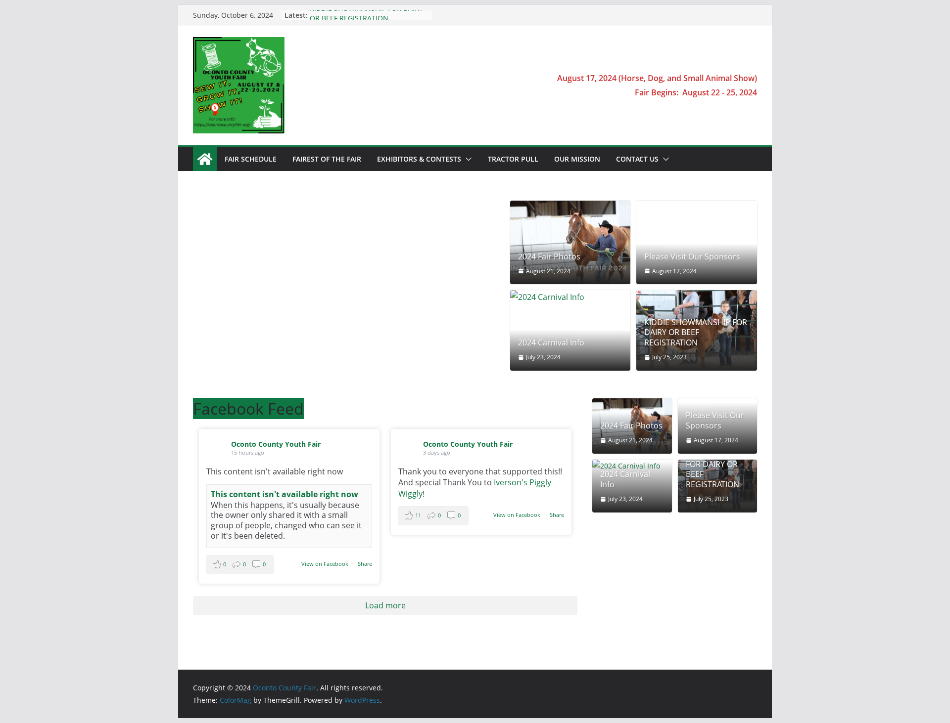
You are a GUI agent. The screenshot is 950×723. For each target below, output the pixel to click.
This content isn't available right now (284, 494)
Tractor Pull (513, 159)
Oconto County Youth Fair (276, 444)
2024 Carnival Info (551, 343)
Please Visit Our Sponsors (692, 257)
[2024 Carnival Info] (570, 297)
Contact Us (637, 159)
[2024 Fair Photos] (570, 242)
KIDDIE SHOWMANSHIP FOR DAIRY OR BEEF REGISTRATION (366, 19)
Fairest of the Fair (326, 159)
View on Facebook (325, 563)
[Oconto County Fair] (205, 159)
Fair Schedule (251, 159)
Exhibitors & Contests (419, 159)
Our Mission (577, 159)
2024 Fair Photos (549, 257)
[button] (466, 159)
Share (365, 563)
